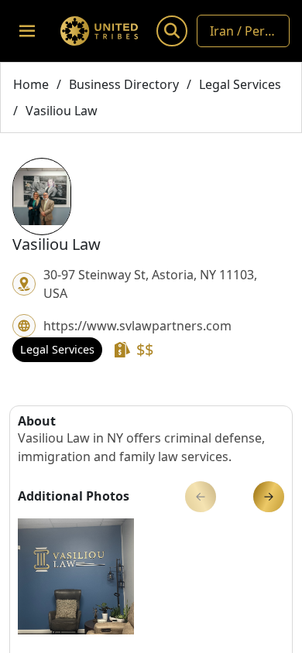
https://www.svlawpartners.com (137, 325)
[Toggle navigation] (27, 31)
